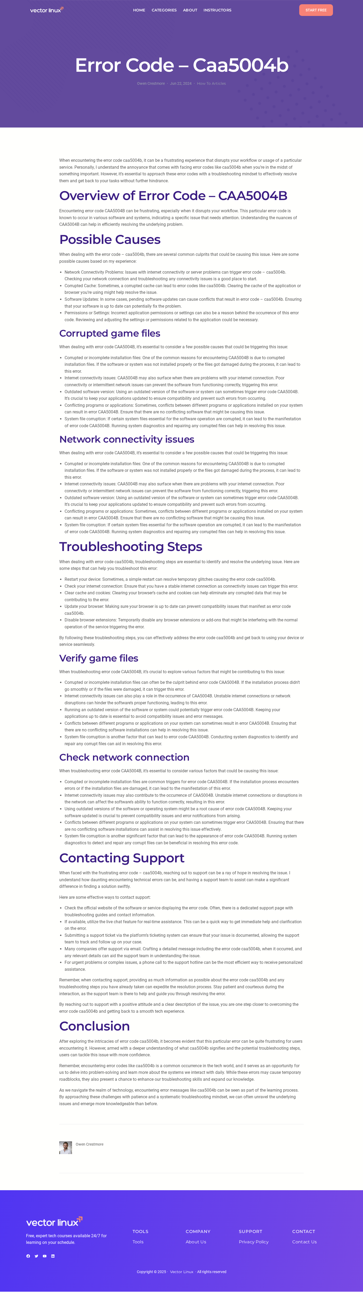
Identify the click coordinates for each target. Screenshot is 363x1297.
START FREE (316, 10)
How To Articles (211, 83)
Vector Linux (181, 1271)
